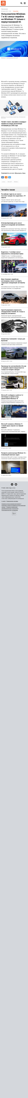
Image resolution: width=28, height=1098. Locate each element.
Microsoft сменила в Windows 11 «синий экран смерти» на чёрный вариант (12, 425)
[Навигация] (24, 3)
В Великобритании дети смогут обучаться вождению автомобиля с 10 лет (13, 224)
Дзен (23, 173)
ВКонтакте (18, 173)
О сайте (4, 501)
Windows (16, 181)
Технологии (4, 9)
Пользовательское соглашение (10, 510)
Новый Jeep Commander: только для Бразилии (13, 340)
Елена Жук (15, 11)
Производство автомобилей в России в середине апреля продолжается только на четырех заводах (13, 368)
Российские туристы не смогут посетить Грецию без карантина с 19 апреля (13, 195)
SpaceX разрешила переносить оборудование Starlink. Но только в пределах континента (13, 311)
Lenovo (3, 181)
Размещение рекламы (12, 501)
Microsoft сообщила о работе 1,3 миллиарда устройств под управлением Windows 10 (12, 396)
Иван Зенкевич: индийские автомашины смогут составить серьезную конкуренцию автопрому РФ (13, 281)
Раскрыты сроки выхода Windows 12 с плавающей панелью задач (13, 454)
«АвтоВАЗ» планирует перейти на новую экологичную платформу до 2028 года (13, 123)
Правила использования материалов (11, 504)
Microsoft (10, 181)
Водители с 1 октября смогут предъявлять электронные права (12, 253)
